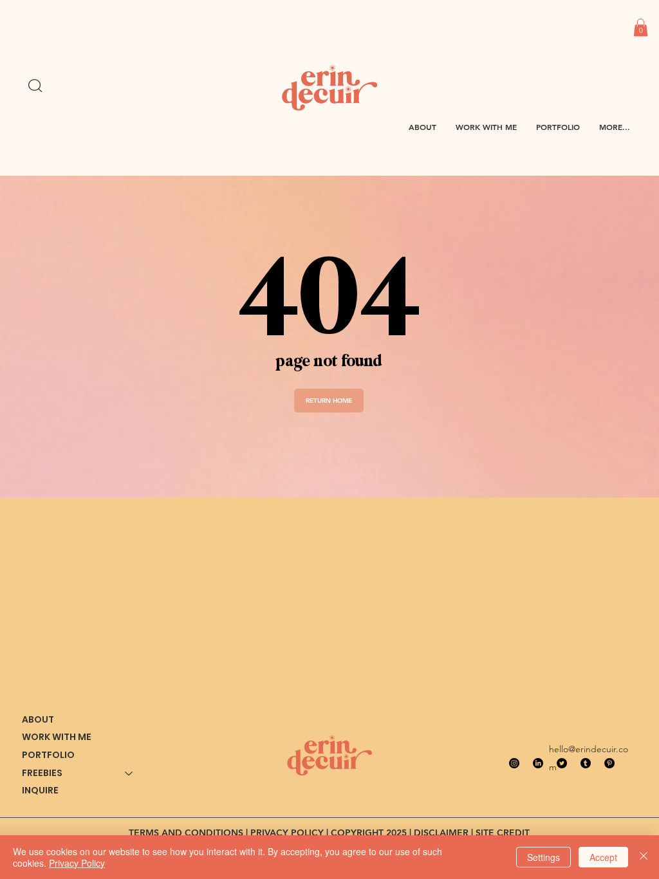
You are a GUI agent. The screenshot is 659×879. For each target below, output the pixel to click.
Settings (543, 857)
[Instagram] (514, 763)
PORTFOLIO (48, 754)
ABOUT (38, 719)
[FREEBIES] (129, 773)
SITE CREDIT (503, 832)
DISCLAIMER (441, 832)
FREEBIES (42, 772)
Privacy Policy (77, 862)
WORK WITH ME (56, 736)
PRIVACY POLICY (287, 832)
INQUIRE (40, 790)
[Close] (643, 857)
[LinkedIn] (538, 763)
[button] (640, 27)
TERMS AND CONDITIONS (186, 832)
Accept (603, 857)
